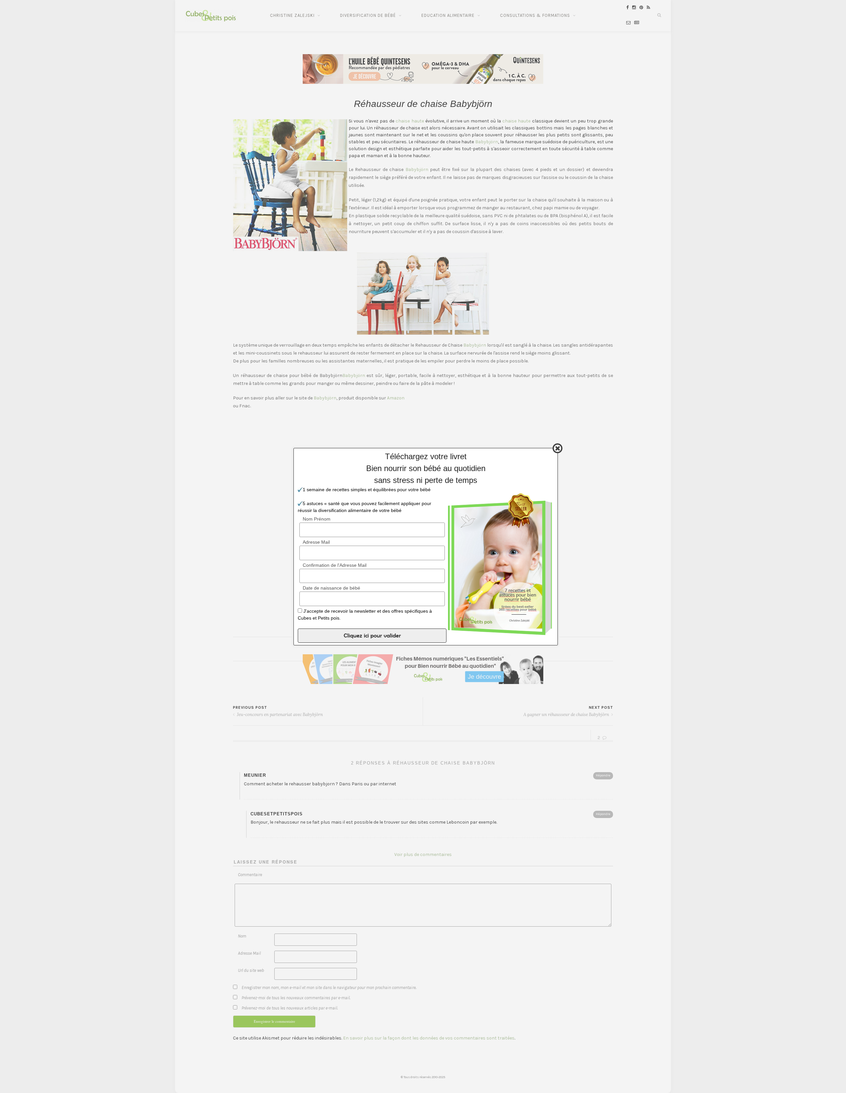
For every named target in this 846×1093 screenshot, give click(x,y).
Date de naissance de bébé (331, 588)
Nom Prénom (316, 519)
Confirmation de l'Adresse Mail (334, 564)
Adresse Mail (316, 541)
